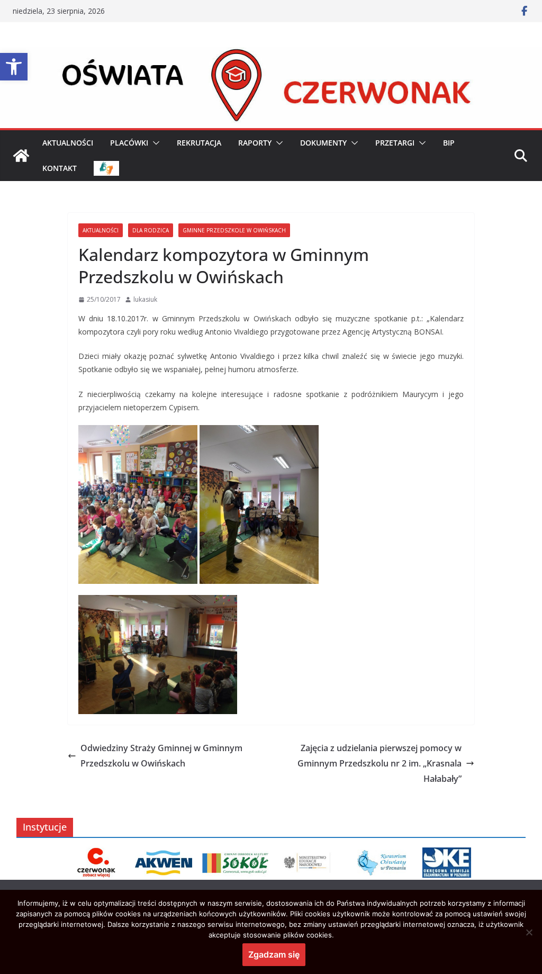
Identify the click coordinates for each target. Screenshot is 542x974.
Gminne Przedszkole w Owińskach (234, 230)
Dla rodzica (150, 230)
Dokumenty (323, 143)
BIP (449, 143)
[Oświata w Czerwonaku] (271, 54)
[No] (528, 932)
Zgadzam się (274, 954)
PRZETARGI (394, 143)
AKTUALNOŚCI (67, 143)
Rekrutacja (199, 143)
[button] (14, 66)
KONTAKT (59, 168)
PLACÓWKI (129, 143)
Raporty (255, 143)
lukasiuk (145, 299)
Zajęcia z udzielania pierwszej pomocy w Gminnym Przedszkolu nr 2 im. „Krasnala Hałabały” (379, 763)
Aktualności (101, 230)
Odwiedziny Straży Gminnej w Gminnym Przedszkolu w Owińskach (161, 755)
